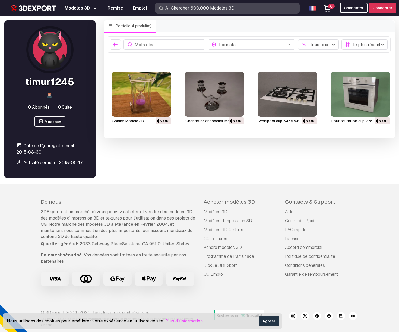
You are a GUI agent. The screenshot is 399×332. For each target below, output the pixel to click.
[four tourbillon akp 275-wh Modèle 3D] (360, 94)
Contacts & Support (310, 201)
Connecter (382, 7)
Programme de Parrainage (229, 256)
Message (53, 121)
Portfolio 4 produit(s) (133, 25)
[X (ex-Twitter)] (305, 316)
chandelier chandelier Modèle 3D (214, 120)
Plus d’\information (184, 321)
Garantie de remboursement (311, 274)
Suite (65, 107)
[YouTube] (352, 316)
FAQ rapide (295, 230)
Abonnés (39, 107)
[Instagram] (293, 316)
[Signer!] (163, 109)
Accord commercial (303, 247)
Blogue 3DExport (220, 265)
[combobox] (255, 44)
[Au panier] (152, 109)
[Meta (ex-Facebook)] (329, 316)
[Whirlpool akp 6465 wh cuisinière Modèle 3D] (287, 94)
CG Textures (215, 239)
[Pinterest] (317, 316)
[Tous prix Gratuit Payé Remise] (318, 44)
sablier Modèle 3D (128, 120)
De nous (51, 201)
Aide (289, 212)
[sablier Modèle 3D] (141, 94)
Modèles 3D (215, 212)
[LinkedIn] (340, 316)
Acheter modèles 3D (229, 201)
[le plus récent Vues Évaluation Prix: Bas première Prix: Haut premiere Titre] (364, 44)
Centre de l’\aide (301, 221)
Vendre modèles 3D (223, 247)
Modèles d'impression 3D (228, 221)
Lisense (292, 239)
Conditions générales (305, 265)
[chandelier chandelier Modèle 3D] (214, 94)
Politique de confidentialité (310, 256)
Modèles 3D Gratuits (223, 230)
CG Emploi (214, 274)
